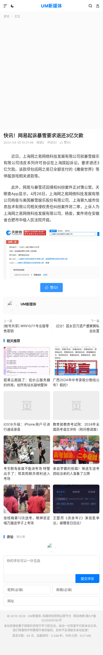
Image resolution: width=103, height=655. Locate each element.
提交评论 (87, 579)
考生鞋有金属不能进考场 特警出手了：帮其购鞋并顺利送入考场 (27, 473)
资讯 (6, 16)
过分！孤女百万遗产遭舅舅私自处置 (77, 328)
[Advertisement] (51, 72)
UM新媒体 (51, 5)
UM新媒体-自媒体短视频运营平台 (49, 616)
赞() (65, 142)
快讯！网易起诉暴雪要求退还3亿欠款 (43, 135)
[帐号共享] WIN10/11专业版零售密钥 (26, 328)
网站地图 (79, 616)
